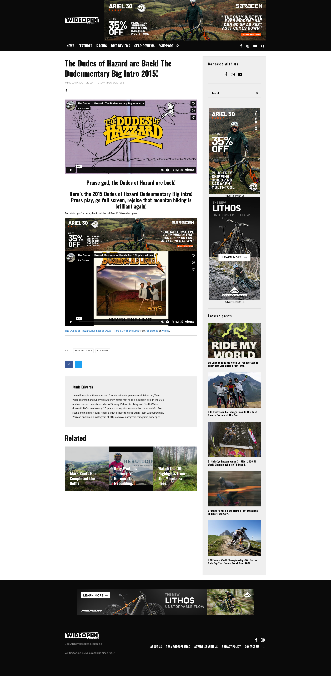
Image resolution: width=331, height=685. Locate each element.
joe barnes (103, 350)
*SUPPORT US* (169, 45)
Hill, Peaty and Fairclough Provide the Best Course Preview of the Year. (232, 413)
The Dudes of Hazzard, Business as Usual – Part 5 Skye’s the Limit (102, 330)
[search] (257, 93)
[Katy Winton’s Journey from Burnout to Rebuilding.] (131, 469)
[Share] (66, 90)
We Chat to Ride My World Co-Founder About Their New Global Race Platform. (233, 364)
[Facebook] (241, 45)
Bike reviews (120, 45)
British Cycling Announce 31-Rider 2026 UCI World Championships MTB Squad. (232, 463)
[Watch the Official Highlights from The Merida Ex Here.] (175, 469)
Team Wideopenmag (178, 647)
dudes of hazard (84, 350)
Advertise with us (234, 195)
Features (85, 45)
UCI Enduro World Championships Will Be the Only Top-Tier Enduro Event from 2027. (232, 561)
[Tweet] (78, 364)
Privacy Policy (231, 647)
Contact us (252, 647)
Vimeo (165, 330)
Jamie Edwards (74, 82)
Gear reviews (144, 45)
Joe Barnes (152, 330)
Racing (101, 45)
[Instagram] (247, 45)
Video (89, 82)
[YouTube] (255, 45)
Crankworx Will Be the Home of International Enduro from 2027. (233, 512)
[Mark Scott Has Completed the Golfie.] (87, 469)
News (70, 45)
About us (156, 647)
